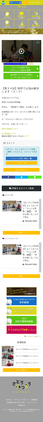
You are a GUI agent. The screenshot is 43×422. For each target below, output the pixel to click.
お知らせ (9, 400)
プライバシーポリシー (21, 400)
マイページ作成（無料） (20, 158)
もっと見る (21, 370)
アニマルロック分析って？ (33, 336)
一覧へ (21, 233)
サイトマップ (31, 402)
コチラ (26, 136)
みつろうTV (9, 30)
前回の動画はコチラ (10, 129)
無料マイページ (14, 2)
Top (3, 30)
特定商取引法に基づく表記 (16, 402)
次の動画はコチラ (9, 133)
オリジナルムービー (19, 30)
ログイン (20, 163)
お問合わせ (21, 405)
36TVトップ (34, 2)
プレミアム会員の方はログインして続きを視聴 (20, 68)
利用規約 (34, 400)
